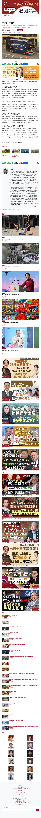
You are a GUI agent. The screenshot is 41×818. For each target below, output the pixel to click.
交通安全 (10, 32)
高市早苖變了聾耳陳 (12, 714)
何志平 (10, 616)
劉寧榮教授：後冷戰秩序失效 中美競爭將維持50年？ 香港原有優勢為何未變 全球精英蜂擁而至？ (20, 542)
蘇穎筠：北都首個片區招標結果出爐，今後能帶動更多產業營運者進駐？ (15, 155)
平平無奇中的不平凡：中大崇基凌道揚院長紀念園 (17, 697)
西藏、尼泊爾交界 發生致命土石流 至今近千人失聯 (11, 266)
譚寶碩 (10, 633)
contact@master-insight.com (21, 802)
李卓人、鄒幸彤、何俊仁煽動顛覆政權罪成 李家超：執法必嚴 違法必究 (21, 656)
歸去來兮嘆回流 (12, 703)
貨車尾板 (18, 32)
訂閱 (37, 810)
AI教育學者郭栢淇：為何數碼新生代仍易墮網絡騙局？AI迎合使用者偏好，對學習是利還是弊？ (20, 588)
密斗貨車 (14, 32)
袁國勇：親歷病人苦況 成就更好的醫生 (15, 626)
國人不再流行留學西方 (13, 691)
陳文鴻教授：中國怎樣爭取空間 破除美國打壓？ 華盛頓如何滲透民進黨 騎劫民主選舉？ (18, 495)
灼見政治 (3, 237)
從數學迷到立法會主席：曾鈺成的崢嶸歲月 (10, 350)
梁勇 (10, 698)
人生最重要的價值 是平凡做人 (14, 632)
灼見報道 (3, 265)
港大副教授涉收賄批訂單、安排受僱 (15, 650)
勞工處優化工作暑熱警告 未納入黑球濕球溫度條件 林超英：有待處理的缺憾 (16, 239)
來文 (10, 645)
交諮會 (6, 32)
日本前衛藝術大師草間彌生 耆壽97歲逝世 (10, 322)
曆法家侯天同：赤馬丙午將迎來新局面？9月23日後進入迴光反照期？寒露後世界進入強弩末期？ (20, 379)
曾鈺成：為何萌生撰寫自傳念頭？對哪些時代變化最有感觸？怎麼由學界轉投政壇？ (18, 447)
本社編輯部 (5, 240)
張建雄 (10, 692)
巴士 (3, 32)
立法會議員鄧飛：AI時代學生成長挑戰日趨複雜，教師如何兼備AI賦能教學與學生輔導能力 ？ (19, 401)
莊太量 (8, 30)
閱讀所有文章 (35, 206)
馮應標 (10, 704)
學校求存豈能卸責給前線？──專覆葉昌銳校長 (17, 644)
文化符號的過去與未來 (13, 615)
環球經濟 (20, 30)
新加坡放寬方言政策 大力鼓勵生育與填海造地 (10, 294)
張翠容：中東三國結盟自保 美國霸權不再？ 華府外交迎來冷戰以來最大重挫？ (22, 673)
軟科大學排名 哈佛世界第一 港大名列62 (16, 638)
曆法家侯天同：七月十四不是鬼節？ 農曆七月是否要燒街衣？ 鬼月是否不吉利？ (17, 565)
